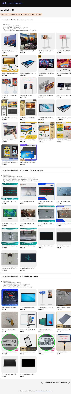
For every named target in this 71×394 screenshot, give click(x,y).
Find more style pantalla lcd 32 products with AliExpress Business (20, 14)
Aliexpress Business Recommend (43, 391)
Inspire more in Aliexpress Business (55, 382)
